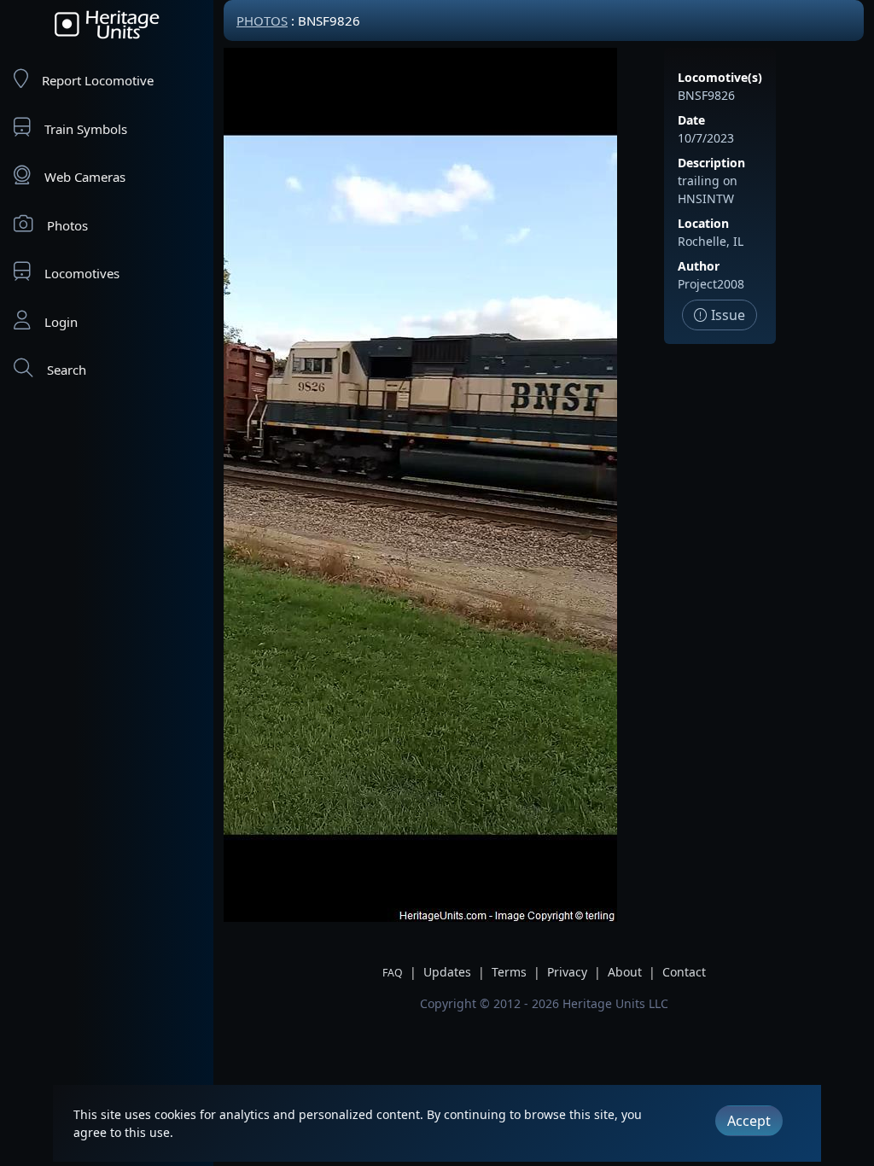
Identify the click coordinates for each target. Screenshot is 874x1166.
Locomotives (81, 273)
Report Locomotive (98, 80)
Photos (67, 225)
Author (699, 266)
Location (703, 223)
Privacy (567, 972)
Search (66, 369)
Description (711, 162)
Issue (726, 315)
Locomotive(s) (720, 77)
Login (61, 321)
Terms (509, 972)
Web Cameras (84, 176)
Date (691, 120)
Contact (684, 972)
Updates (447, 972)
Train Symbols (85, 128)
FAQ (392, 972)
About (625, 972)
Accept (749, 1120)
